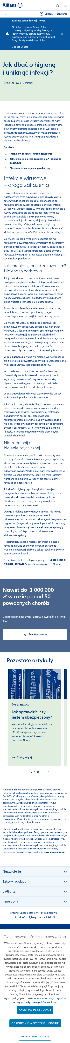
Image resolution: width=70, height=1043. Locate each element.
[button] (58, 6)
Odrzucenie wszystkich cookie (35, 1023)
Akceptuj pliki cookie (35, 1009)
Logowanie (7, 14)
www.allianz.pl (46, 37)
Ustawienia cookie (35, 1036)
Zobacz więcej (20, 47)
